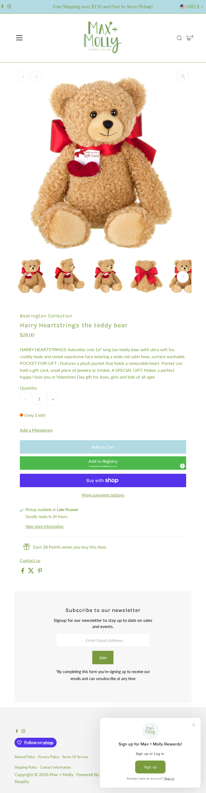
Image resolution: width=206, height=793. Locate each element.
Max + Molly (61, 774)
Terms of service (75, 757)
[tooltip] (182, 466)
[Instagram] (9, 6)
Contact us (30, 560)
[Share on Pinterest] (40, 571)
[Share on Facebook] (23, 571)
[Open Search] (179, 38)
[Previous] (59, 7)
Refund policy (24, 757)
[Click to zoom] (183, 77)
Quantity (28, 387)
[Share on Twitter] (31, 571)
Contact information (55, 767)
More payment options (103, 494)
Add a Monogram (36, 430)
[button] (103, 463)
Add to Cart (103, 446)
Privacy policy (48, 757)
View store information (44, 526)
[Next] (147, 7)
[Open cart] (189, 38)
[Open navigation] (19, 38)
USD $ (192, 6)
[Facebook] (2, 6)
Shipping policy (25, 767)
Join (103, 657)
